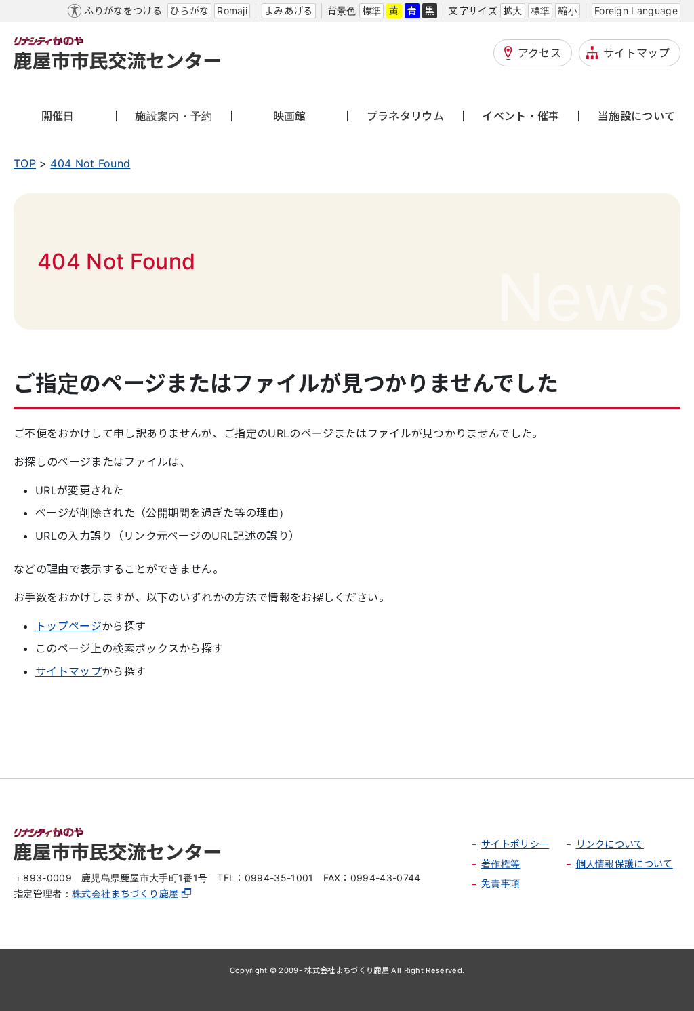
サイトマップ (636, 53)
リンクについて (610, 844)
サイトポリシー (515, 844)
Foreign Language (636, 10)
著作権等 (500, 863)
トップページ (68, 626)
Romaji (232, 10)
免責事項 (500, 883)
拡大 (513, 10)
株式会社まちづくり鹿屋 (125, 893)
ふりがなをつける (123, 10)
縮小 (567, 10)
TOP (25, 163)
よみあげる (288, 10)
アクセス (539, 53)
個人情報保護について (624, 863)
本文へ (30, 10)
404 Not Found (90, 163)
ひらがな (189, 10)
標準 (372, 10)
